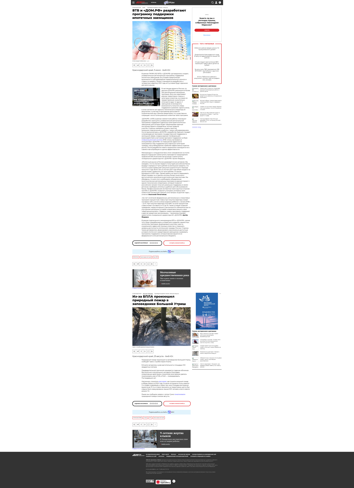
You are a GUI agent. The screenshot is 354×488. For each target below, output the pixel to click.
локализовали (179, 394)
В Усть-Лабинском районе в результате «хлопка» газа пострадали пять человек (206, 78)
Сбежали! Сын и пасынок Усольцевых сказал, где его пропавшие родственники (211, 359)
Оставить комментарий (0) (177, 243)
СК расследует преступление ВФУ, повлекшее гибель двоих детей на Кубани (207, 63)
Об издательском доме (153, 454)
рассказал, (163, 381)
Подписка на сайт (151, 456)
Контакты (161, 456)
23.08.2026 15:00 (136, 293)
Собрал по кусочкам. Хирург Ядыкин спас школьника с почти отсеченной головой (210, 108)
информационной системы (152, 140)
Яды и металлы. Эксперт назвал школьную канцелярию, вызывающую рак (209, 335)
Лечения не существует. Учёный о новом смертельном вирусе (209, 352)
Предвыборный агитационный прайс (177, 456)
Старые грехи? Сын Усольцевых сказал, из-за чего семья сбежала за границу (210, 347)
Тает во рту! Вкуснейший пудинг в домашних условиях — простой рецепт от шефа (210, 114)
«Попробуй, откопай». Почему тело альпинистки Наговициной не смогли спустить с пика (210, 341)
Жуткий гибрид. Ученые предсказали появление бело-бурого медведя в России (211, 102)
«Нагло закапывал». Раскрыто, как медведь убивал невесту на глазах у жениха (210, 365)
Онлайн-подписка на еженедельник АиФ (204, 454)
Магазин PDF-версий (184, 454)
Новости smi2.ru (138, 288)
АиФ (148, 61)
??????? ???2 (196, 127)
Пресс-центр (165, 454)
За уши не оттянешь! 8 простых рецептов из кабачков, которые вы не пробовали (211, 96)
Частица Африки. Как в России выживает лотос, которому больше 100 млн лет (210, 120)
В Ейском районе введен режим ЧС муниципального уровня (207, 48)
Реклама (173, 454)
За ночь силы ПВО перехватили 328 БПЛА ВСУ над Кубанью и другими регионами (207, 71)
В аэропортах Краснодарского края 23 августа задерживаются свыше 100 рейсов (207, 56)
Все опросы (206, 35)
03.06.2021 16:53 (136, 7)
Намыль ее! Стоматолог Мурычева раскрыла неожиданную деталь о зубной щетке (210, 90)
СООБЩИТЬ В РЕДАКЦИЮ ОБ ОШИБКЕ (200, 456)
